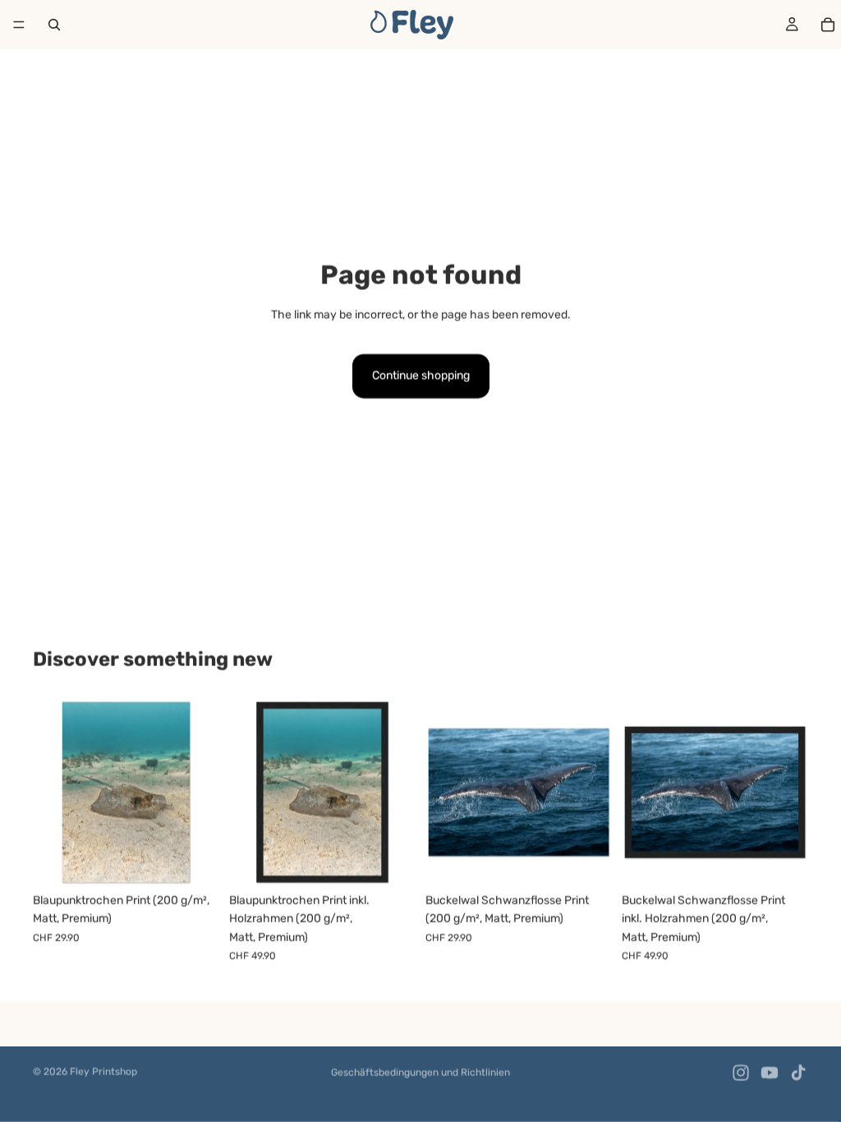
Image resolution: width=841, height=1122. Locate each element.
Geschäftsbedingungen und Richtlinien (420, 1072)
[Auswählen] (194, 860)
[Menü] (19, 25)
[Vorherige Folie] (51, 793)
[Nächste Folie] (201, 793)
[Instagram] (741, 1073)
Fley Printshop (103, 1072)
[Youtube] (769, 1073)
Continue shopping (421, 376)
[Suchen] (54, 25)
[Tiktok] (798, 1073)
